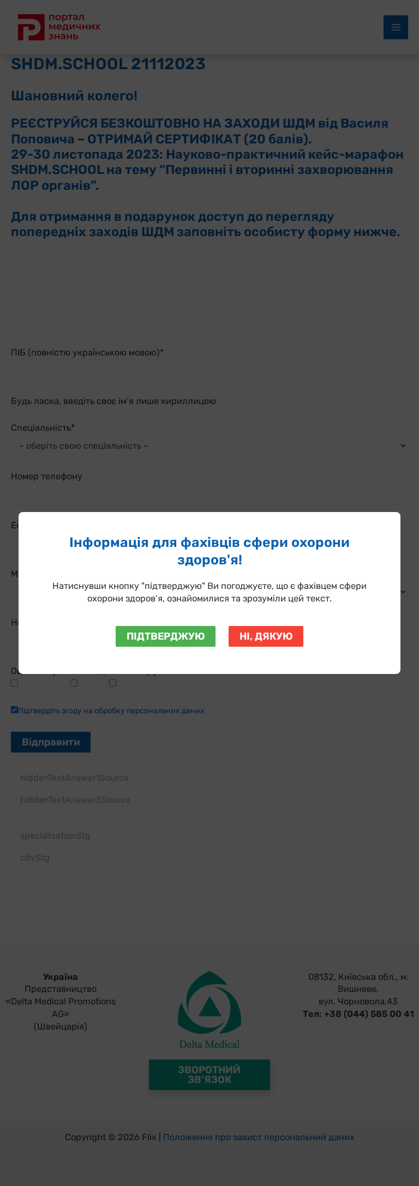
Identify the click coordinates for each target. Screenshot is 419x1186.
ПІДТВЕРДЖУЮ (166, 636)
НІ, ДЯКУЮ (266, 636)
